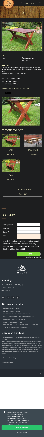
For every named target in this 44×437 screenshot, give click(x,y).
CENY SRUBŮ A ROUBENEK (11, 308)
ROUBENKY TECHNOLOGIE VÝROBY (14, 319)
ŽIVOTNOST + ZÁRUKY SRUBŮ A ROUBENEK (16, 327)
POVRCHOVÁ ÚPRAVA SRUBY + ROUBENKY (16, 314)
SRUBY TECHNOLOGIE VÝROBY (13, 322)
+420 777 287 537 (29, 3)
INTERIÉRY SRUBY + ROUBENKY (13, 311)
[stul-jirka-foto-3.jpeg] (22, 111)
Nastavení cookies (7, 362)
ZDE (24, 249)
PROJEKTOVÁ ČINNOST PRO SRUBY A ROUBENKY (18, 316)
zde (18, 424)
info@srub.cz (7, 290)
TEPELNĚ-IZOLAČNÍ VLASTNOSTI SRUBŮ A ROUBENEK (20, 325)
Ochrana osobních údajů (9, 358)
